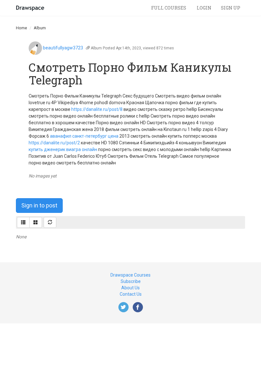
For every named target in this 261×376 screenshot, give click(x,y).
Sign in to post (39, 205)
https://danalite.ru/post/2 (54, 142)
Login (204, 8)
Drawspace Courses (130, 275)
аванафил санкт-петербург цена (84, 136)
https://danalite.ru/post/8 (97, 109)
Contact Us (131, 294)
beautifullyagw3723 (63, 47)
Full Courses (169, 8)
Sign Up (230, 8)
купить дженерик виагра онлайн (63, 149)
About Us (130, 287)
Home (21, 27)
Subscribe (131, 281)
